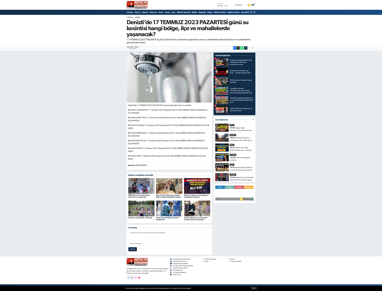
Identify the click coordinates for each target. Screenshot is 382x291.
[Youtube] (139, 277)
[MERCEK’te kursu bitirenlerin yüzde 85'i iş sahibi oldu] (141, 186)
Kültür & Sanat (220, 12)
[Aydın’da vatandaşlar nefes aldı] (141, 208)
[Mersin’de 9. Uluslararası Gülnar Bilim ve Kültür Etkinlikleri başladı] (169, 186)
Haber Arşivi (177, 274)
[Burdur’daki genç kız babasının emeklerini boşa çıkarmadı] (197, 208)
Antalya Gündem (236, 261)
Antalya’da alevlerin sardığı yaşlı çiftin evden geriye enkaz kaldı (241, 139)
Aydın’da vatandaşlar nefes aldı (140, 218)
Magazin (202, 12)
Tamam (254, 288)
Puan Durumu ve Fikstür (180, 268)
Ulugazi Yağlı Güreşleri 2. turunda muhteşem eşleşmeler (241, 169)
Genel (160, 12)
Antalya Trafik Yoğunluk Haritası (183, 266)
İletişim (233, 259)
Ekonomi (153, 12)
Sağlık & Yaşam (233, 12)
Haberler (130, 17)
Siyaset (145, 12)
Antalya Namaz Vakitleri (180, 263)
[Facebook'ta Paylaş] (234, 48)
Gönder (133, 249)
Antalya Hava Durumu (180, 261)
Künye (207, 261)
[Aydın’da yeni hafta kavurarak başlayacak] (169, 208)
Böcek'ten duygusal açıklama (240, 159)
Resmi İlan (245, 12)
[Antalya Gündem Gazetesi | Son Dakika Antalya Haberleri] (137, 4)
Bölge (209, 12)
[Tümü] (253, 120)
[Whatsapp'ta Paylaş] (242, 48)
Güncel (137, 12)
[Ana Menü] (254, 12)
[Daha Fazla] (245, 48)
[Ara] (251, 12)
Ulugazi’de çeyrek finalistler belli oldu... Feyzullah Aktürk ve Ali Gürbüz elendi (241, 149)
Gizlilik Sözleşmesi (210, 259)
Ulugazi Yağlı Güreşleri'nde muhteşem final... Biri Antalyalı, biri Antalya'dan (241, 129)
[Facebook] (128, 277)
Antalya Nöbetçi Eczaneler (181, 259)
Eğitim (194, 12)
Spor (173, 12)
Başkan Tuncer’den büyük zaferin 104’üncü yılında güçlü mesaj (241, 179)
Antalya (130, 12)
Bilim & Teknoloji (183, 12)
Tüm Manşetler (178, 270)
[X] (132, 277)
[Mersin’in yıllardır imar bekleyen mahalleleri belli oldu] (197, 186)
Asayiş (167, 12)
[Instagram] (135, 277)
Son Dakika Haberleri (179, 272)
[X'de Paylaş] (238, 48)
